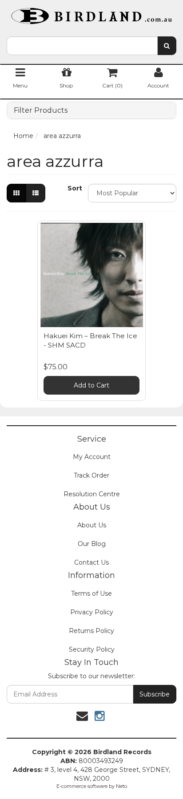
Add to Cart (91, 385)
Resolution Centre (92, 494)
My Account (92, 457)
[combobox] (82, 45)
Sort (74, 188)
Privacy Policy (91, 612)
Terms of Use (91, 593)
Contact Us (91, 562)
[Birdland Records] (91, 13)
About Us (91, 525)
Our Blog (92, 544)
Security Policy (92, 649)
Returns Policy (91, 631)
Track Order (91, 475)
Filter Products (41, 111)
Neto (121, 786)
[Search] (166, 45)
